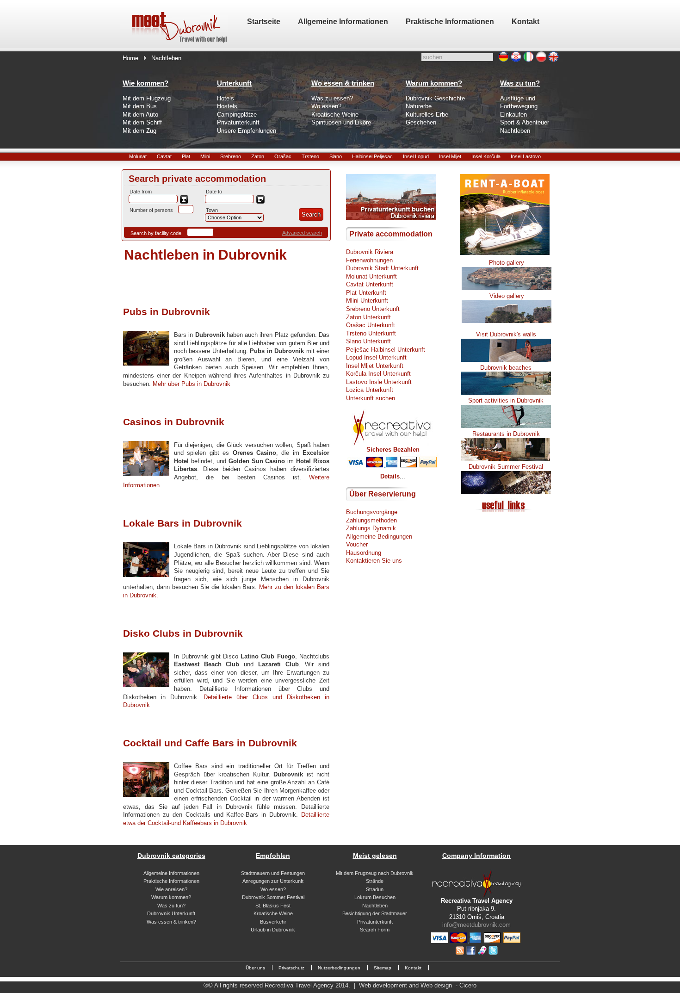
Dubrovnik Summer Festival (506, 466)
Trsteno (310, 156)
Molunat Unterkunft (371, 276)
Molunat (138, 156)
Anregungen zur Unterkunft (272, 881)
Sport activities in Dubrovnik (506, 400)
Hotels (225, 98)
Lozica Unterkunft (369, 389)
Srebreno (230, 156)
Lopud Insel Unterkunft (376, 357)
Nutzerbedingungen (339, 967)
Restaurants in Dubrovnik (506, 433)
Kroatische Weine (335, 114)
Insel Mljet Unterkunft (374, 365)
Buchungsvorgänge (371, 512)
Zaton (257, 156)
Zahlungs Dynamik (371, 528)
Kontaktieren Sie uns (374, 560)
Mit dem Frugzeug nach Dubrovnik (375, 873)
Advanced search (302, 233)
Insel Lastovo (526, 156)
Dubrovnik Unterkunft (171, 913)
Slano (335, 156)
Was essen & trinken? (171, 922)
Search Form (374, 929)
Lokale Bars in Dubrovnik (182, 523)
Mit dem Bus (140, 106)
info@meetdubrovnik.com (476, 924)
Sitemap (382, 967)
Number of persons (151, 210)
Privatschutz (291, 967)
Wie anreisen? (171, 889)
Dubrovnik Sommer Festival (273, 897)
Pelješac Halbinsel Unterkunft (385, 349)
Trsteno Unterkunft (371, 333)
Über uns (255, 967)
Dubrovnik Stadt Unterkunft (382, 268)
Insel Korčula (486, 156)
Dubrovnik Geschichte (435, 98)
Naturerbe (419, 106)
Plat (186, 156)
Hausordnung (363, 552)
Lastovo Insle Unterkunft (379, 382)
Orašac (282, 156)
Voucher (357, 544)
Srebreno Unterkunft (373, 308)
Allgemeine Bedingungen (379, 536)
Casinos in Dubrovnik (173, 421)
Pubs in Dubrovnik (166, 311)
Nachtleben (515, 130)
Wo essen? (326, 106)
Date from (141, 191)
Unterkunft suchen (370, 398)
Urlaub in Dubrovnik (273, 929)
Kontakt (413, 967)
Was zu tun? (171, 905)
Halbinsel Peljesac (372, 156)
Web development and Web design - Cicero (417, 985)
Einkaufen (513, 114)
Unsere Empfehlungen (246, 130)
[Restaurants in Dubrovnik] (506, 458)
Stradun (374, 889)
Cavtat (164, 156)
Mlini (205, 156)
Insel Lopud (416, 156)
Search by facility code (155, 233)
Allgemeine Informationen (171, 873)
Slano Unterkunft (368, 341)
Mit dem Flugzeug (147, 98)
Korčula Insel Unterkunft (378, 373)
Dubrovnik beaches (506, 367)
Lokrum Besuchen (375, 897)
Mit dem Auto (140, 114)
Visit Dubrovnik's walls (506, 334)
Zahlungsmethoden (371, 520)
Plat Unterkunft (366, 292)
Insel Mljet (450, 156)
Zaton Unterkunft (368, 317)
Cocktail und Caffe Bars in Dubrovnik (210, 743)
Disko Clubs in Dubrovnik (183, 633)
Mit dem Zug (139, 130)
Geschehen (421, 122)
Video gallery (506, 295)
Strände (374, 881)
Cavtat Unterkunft (369, 284)
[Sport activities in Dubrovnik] (506, 425)
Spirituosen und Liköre (341, 122)
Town (212, 210)
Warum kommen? (171, 897)
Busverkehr (273, 922)
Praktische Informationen (171, 881)
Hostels (227, 106)
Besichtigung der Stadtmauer (374, 913)
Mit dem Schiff (142, 122)
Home (130, 58)
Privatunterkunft (238, 122)
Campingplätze (237, 114)
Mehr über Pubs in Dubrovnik (191, 383)
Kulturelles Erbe (427, 114)
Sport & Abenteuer (524, 122)
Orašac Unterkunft (370, 325)
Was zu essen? (332, 98)
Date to (214, 191)
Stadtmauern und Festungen (273, 873)
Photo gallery (506, 262)
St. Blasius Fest (273, 905)
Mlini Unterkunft (367, 300)
